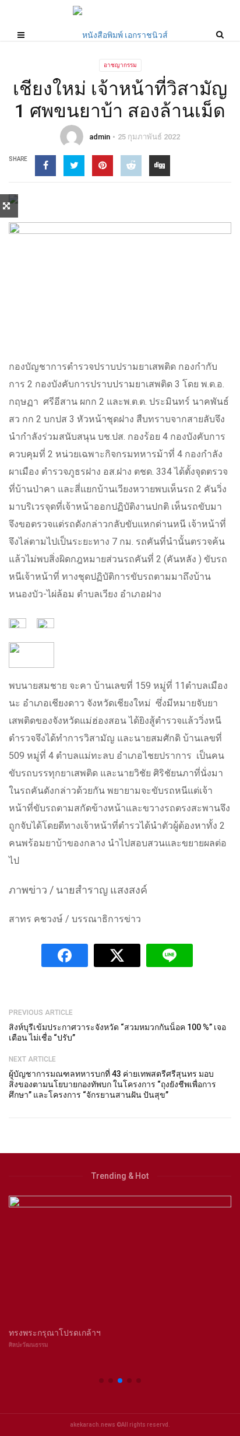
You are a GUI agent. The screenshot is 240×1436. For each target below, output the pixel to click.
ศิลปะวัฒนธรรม (28, 1345)
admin (99, 136)
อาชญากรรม (120, 65)
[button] (101, 1380)
